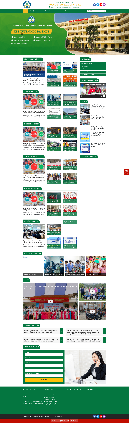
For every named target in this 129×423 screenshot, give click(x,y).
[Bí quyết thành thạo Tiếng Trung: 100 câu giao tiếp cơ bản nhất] (54, 164)
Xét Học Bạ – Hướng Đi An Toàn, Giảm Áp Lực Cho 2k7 (69, 222)
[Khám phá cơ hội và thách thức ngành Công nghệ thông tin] (54, 81)
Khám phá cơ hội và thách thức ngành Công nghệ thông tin (53, 84)
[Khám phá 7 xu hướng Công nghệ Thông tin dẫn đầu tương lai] (34, 69)
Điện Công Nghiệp (31, 124)
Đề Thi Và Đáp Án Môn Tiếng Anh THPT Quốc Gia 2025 (69, 246)
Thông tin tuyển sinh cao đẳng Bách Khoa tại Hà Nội (70, 84)
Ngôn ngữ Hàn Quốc (32, 189)
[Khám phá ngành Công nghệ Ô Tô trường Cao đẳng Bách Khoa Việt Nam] (54, 100)
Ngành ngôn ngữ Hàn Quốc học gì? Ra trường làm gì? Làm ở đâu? (69, 214)
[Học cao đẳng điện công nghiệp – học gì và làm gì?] (70, 145)
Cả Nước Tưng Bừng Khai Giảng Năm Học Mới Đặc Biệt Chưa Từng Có (53, 233)
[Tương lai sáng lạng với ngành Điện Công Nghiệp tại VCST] (54, 132)
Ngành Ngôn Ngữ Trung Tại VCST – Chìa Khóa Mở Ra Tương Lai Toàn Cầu (33, 241)
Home (25, 11)
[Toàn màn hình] (104, 96)
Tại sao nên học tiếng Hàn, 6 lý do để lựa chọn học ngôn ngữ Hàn (53, 200)
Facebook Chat (65, 420)
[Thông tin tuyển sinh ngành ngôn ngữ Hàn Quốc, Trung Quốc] (70, 178)
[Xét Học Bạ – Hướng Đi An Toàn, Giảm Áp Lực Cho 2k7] (85, 128)
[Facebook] (94, 4)
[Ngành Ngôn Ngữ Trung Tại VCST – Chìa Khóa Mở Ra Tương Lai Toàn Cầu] (34, 231)
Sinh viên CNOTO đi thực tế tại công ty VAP (70, 117)
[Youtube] (104, 4)
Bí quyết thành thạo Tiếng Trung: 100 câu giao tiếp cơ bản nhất (52, 168)
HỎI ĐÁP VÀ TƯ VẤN (31, 325)
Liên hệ (66, 11)
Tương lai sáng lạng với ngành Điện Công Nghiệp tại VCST (53, 136)
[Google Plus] (101, 4)
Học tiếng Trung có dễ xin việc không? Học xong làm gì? (52, 181)
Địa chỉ (26, 368)
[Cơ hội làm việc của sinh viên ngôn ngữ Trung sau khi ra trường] (70, 164)
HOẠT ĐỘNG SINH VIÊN (32, 253)
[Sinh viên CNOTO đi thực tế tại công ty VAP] (70, 113)
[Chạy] (81, 96)
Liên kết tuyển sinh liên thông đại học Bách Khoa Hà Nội (53, 117)
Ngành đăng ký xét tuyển (32, 373)
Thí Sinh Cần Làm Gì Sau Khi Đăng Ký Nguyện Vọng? (53, 246)
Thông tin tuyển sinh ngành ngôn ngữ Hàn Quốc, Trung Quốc (69, 181)
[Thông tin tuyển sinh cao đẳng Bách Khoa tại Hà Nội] (70, 81)
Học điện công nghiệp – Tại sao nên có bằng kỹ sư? (70, 136)
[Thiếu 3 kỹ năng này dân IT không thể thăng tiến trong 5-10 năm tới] (70, 67)
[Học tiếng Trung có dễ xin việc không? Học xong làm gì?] (54, 178)
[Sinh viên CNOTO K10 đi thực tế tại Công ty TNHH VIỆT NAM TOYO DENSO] (70, 100)
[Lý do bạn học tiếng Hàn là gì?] (70, 197)
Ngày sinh (27, 357)
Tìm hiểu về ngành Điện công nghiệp (53, 149)
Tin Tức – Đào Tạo (57, 11)
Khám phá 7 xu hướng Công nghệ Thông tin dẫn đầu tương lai (33, 79)
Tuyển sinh (39, 11)
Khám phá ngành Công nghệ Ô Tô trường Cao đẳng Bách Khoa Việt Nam (53, 103)
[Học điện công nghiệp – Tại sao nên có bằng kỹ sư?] (70, 132)
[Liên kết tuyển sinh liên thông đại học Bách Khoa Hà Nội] (54, 113)
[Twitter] (97, 4)
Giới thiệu (32, 11)
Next (107, 34)
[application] (93, 90)
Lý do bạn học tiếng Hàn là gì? (70, 200)
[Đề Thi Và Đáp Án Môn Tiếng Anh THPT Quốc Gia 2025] (70, 243)
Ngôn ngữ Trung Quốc (33, 156)
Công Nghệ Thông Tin (33, 59)
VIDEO (26, 280)
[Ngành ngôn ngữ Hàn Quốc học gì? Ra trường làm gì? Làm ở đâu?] (70, 210)
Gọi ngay (56, 420)
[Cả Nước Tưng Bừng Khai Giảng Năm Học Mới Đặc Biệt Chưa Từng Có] (54, 229)
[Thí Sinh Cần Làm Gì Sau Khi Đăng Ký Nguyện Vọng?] (54, 243)
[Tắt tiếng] (101, 96)
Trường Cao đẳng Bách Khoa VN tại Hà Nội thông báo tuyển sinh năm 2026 (53, 71)
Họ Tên (27, 352)
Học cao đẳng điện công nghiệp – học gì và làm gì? (69, 149)
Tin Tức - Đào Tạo (31, 221)
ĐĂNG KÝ (44, 380)
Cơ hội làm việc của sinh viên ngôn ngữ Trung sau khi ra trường (70, 168)
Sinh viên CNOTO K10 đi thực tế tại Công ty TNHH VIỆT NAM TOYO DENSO (70, 103)
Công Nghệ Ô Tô (30, 91)
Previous (22, 34)
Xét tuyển (47, 11)
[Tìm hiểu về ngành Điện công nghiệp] (54, 145)
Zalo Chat (75, 420)
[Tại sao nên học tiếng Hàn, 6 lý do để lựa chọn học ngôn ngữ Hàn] (54, 197)
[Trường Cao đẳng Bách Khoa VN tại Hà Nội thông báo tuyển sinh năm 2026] (54, 67)
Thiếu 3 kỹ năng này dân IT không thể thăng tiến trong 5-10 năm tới (70, 71)
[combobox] (44, 375)
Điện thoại (28, 362)
